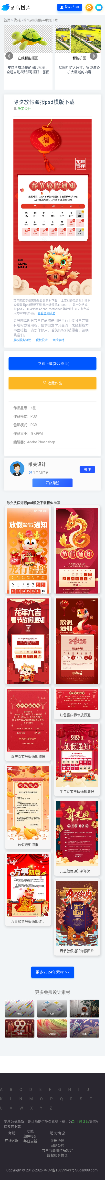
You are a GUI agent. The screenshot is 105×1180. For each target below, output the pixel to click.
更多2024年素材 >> (53, 972)
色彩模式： (22, 425)
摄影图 (84, 1014)
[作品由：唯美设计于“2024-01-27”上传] (17, 468)
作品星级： (22, 408)
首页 (7, 20)
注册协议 (57, 1141)
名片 (52, 1014)
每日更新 (30, 1141)
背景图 (52, 1034)
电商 (19, 1034)
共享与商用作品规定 (57, 1150)
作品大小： (22, 433)
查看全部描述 (46, 313)
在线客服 (12, 1141)
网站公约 (57, 1145)
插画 (84, 1034)
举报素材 (58, 340)
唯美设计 (25, 109)
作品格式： (22, 416)
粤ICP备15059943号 (58, 1170)
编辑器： (20, 442)
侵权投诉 (42, 340)
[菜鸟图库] (16, 7)
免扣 (19, 1014)
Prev (9, 56)
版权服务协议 (22, 340)
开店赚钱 (52, 483)
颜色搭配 (30, 1136)
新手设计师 (80, 1121)
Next (93, 56)
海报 (17, 20)
